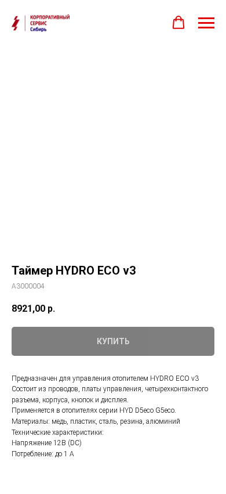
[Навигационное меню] (206, 23)
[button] (178, 23)
